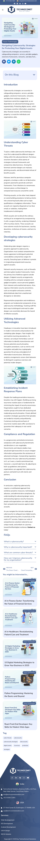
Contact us (31, 527)
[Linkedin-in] (16, 777)
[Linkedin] (17, 3)
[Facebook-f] (12, 777)
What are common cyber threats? (18, 552)
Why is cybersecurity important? (18, 547)
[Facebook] (14, 3)
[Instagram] (22, 3)
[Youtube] (25, 3)
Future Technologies (29, 580)
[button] (2, 9)
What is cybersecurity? (14, 541)
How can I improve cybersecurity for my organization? (18, 559)
